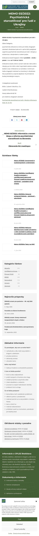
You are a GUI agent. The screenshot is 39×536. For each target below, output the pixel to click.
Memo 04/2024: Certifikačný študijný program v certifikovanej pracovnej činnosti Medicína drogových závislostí (24, 213)
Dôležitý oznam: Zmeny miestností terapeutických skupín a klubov (15, 319)
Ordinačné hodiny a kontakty (15, 480)
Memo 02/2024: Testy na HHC (24, 244)
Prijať (19, 519)
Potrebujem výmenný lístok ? (13, 431)
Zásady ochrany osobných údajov (21, 533)
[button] (36, 501)
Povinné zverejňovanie (13, 485)
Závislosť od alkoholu (11, 429)
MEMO (18, 109)
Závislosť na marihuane (12, 439)
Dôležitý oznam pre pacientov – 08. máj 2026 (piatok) (18, 302)
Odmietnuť (19, 524)
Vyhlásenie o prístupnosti (14, 493)
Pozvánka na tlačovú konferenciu (15, 311)
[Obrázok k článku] (7, 163)
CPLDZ (26, 429)
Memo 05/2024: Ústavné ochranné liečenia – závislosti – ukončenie (25, 196)
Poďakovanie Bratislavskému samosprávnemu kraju (19, 328)
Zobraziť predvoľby (19, 529)
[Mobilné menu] (35, 7)
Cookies (10, 533)
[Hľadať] (31, 1)
